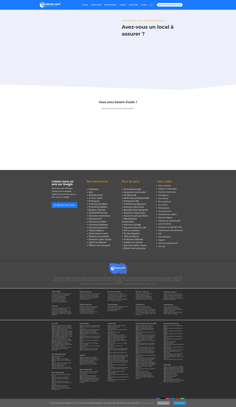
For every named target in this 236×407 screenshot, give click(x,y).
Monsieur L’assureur (142, 292)
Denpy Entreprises (85, 304)
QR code (161, 246)
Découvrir (128, 68)
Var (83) (82, 355)
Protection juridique (98, 204)
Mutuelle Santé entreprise (136, 209)
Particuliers (96, 5)
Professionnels (110, 5)
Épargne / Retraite (97, 209)
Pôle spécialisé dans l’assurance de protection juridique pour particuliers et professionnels (118, 308)
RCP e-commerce (132, 230)
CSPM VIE (55, 306)
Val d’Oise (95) (84, 323)
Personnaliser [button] (163, 403)
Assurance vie (95, 218)
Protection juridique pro (134, 204)
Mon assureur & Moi (114, 292)
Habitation (94, 189)
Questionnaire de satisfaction (170, 230)
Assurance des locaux (134, 207)
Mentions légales (165, 217)
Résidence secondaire (99, 236)
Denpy (82, 292)
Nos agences (163, 195)
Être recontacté (164, 201)
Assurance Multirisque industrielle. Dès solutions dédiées (173, 310)
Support (161, 240)
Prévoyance (94, 201)
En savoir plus (148, 403)
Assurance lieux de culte (135, 227)
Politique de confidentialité (169, 221)
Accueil (85, 5)
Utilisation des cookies (167, 214)
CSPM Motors (140, 304)
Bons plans (133, 5)
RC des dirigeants (132, 233)
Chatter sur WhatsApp (167, 189)
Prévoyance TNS (131, 201)
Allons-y (127, 52)
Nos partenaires (165, 211)
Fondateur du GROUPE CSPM (170, 227)
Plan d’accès (163, 198)
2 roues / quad (95, 198)
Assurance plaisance (98, 227)
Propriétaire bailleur (98, 207)
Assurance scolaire (97, 221)
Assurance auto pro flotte (136, 215)
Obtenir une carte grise (99, 245)
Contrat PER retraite (98, 212)
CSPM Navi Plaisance (170, 292)
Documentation (164, 237)
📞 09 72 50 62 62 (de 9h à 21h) (169, 5)
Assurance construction (135, 192)
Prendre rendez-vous (167, 192)
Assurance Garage (132, 224)
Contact (122, 5)
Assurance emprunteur (99, 215)
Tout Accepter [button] (179, 403)
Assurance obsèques (98, 224)
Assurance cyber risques (100, 239)
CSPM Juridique (113, 304)
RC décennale (129, 195)
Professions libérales (133, 239)
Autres (144, 5)
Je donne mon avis (64, 205)
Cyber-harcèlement (98, 242)
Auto (91, 192)
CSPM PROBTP (56, 292)
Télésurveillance (96, 230)
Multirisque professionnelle (136, 198)
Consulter (161, 68)
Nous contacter (164, 185)
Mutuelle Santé (96, 195)
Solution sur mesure (133, 242)
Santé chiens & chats (98, 233)
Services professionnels (168, 243)
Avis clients (163, 205)
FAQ (160, 233)
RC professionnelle (132, 189)
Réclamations (163, 208)
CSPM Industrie (168, 305)
